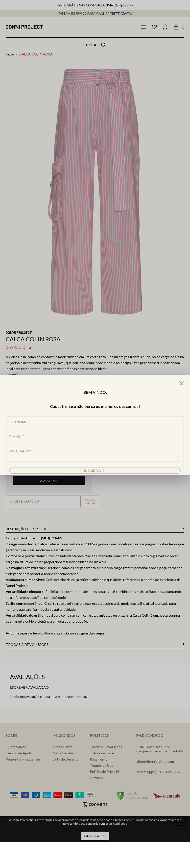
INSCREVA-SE (95, 471)
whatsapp (20, 451)
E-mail (16, 436)
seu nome (19, 422)
